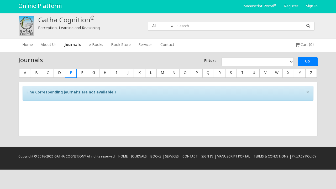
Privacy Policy (304, 157)
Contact (167, 45)
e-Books (96, 45)
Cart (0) (307, 45)
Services (146, 45)
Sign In (312, 6)
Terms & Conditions (271, 157)
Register (291, 6)
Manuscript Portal (259, 6)
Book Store (121, 45)
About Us (48, 45)
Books (155, 157)
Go (307, 61)
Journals (72, 45)
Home (29, 45)
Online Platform (40, 6)
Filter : (210, 61)
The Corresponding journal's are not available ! (71, 92)
